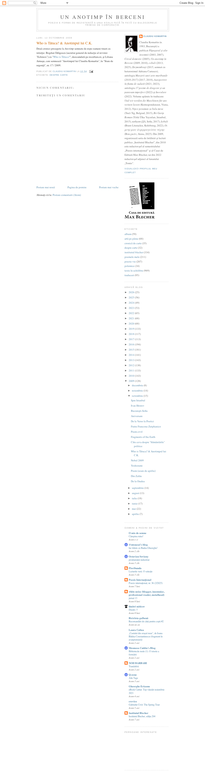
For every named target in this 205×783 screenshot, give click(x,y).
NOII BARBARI (138, 663)
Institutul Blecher (138, 713)
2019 (132, 328)
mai (134, 508)
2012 (132, 365)
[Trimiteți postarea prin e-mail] (91, 71)
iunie (135, 503)
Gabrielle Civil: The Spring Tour (144, 704)
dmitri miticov (137, 606)
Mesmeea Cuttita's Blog (142, 648)
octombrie (138, 396)
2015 (132, 349)
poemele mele (132, 257)
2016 (132, 344)
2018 (132, 334)
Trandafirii (134, 666)
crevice (133, 701)
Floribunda (135, 568)
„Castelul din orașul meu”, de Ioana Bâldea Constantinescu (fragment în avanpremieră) (146, 636)
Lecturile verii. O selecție (140, 571)
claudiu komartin (155, 36)
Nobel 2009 (137, 460)
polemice (130, 266)
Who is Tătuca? (61, 57)
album (128, 234)
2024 (132, 302)
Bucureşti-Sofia (139, 411)
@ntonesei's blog (138, 544)
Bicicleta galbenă (138, 618)
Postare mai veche (109, 187)
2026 (132, 292)
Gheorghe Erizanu (139, 686)
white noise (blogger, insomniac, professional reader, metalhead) (147, 593)
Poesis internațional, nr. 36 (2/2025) (146, 583)
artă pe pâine (131, 238)
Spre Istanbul (138, 400)
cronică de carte (133, 243)
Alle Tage (133, 677)
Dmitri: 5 (133, 609)
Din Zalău (136, 476)
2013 (132, 360)
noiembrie (138, 390)
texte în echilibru (134, 270)
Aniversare (137, 416)
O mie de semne (137, 533)
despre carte (59, 75)
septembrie (138, 488)
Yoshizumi (137, 465)
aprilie (136, 514)
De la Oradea (138, 481)
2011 (132, 370)
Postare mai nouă (45, 187)
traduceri (129, 275)
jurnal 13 (133, 598)
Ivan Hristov (137, 405)
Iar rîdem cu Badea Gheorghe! (143, 547)
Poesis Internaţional (140, 580)
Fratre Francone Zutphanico (146, 426)
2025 (132, 297)
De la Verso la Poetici (142, 421)
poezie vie (130, 261)
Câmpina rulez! (136, 536)
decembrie (138, 385)
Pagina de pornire (76, 187)
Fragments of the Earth (143, 437)
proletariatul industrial (139, 559)
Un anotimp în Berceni (102, 16)
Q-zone (133, 674)
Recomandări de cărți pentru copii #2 (146, 621)
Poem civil (137, 431)
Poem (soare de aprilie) (143, 471)
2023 (132, 308)
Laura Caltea (136, 630)
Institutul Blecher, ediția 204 (142, 716)
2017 (132, 339)
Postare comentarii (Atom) (67, 195)
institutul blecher (134, 252)
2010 (132, 375)
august (136, 493)
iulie (135, 498)
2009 (132, 381)
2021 (132, 318)
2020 (132, 323)
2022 (132, 313)
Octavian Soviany (139, 556)
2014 (132, 355)
